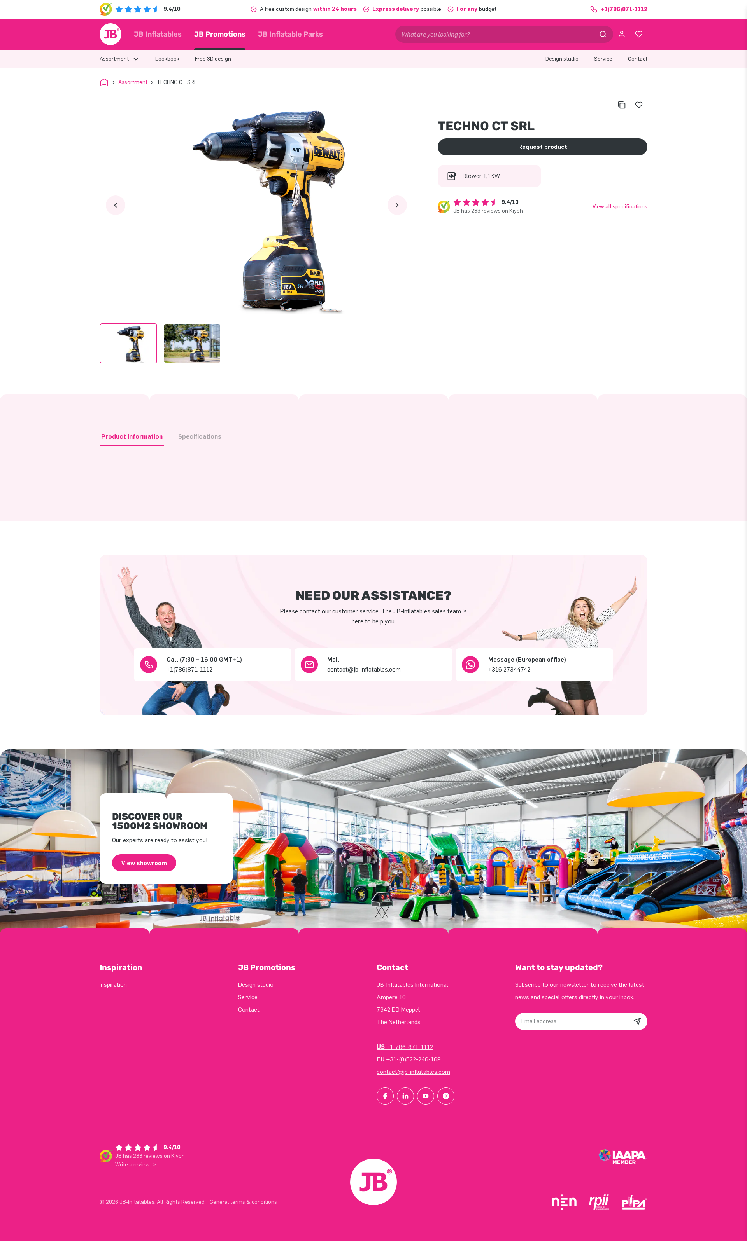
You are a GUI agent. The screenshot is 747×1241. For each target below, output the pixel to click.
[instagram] (445, 1096)
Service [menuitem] (603, 59)
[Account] (621, 34)
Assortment (132, 82)
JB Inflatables (158, 34)
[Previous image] (115, 205)
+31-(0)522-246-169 (409, 1059)
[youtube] (425, 1096)
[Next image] (397, 205)
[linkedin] (405, 1096)
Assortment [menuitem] (114, 59)
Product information (132, 436)
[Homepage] (110, 34)
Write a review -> (135, 1164)
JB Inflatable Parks (290, 34)
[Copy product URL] (621, 104)
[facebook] (385, 1096)
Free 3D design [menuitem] (213, 59)
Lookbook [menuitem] (167, 59)
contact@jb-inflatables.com (413, 1071)
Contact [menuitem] (637, 59)
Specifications (199, 436)
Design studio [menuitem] (562, 59)
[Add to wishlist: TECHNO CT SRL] (638, 104)
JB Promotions (219, 34)
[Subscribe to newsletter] (637, 1021)
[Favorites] (638, 34)
